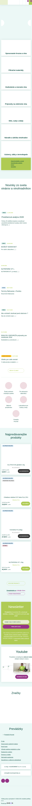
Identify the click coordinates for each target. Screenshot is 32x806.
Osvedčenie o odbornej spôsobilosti (11, 760)
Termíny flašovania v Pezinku (11, 291)
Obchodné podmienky (7, 757)
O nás (2, 741)
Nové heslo (4, 746)
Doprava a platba (6, 754)
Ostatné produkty (14, 583)
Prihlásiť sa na (16, 626)
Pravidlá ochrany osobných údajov (12, 634)
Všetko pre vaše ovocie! (9, 359)
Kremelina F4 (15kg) (16, 530)
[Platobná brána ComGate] (5, 792)
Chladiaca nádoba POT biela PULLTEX (16, 497)
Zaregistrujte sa (11, 590)
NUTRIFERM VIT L (7, 269)
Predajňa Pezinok (9, 734)
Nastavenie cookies (6, 752)
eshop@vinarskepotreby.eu (12, 773)
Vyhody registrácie (14, 593)
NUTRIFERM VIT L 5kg (16, 562)
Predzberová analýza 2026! (13, 217)
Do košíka (26, 503)
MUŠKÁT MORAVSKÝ (9, 247)
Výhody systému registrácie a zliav (10, 749)
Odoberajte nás (22, 676)
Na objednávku (24, 471)
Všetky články (13, 370)
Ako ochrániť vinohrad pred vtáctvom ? (14, 313)
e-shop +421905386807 (15, 766)
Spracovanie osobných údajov (9, 744)
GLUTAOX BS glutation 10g (16, 465)
